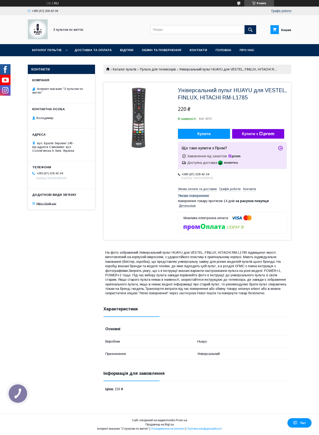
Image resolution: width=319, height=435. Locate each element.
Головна (223, 50)
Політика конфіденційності (204, 428)
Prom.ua (181, 420)
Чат (303, 423)
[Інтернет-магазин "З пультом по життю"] (38, 38)
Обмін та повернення (161, 50)
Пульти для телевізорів (158, 69)
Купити (204, 134)
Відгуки (126, 50)
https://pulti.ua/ (46, 203)
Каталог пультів (46, 50)
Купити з (250, 134)
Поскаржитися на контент (167, 428)
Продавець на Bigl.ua (159, 424)
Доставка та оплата (93, 50)
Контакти (198, 50)
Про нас (247, 50)
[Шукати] (250, 29)
